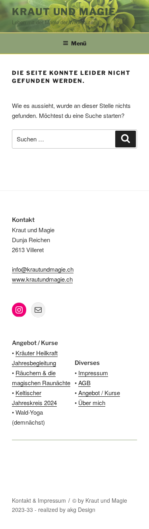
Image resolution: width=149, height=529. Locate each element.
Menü (78, 43)
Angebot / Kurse (99, 392)
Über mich (91, 402)
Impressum (93, 372)
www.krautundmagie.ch (42, 279)
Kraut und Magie (64, 12)
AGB (84, 382)
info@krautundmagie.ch (43, 269)
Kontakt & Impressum (39, 500)
